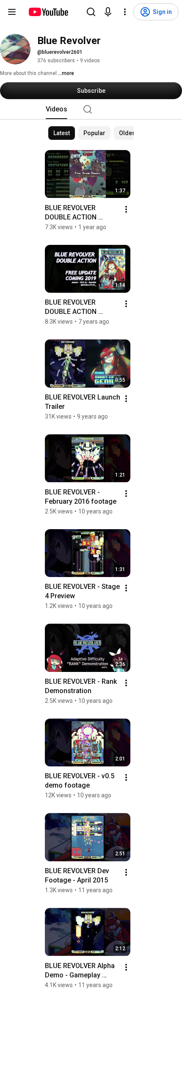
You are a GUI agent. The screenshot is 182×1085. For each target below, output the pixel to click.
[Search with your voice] (107, 11)
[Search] (91, 12)
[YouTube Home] (48, 12)
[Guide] (12, 12)
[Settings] (125, 12)
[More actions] (126, 209)
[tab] (56, 109)
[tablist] (91, 109)
